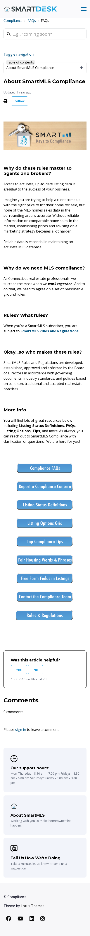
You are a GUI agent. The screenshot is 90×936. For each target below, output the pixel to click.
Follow (19, 101)
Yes (19, 670)
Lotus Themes (32, 905)
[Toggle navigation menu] (83, 9)
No (35, 670)
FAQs (32, 20)
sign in (20, 729)
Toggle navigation (18, 54)
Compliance (12, 20)
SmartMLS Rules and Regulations (49, 331)
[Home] (30, 9)
